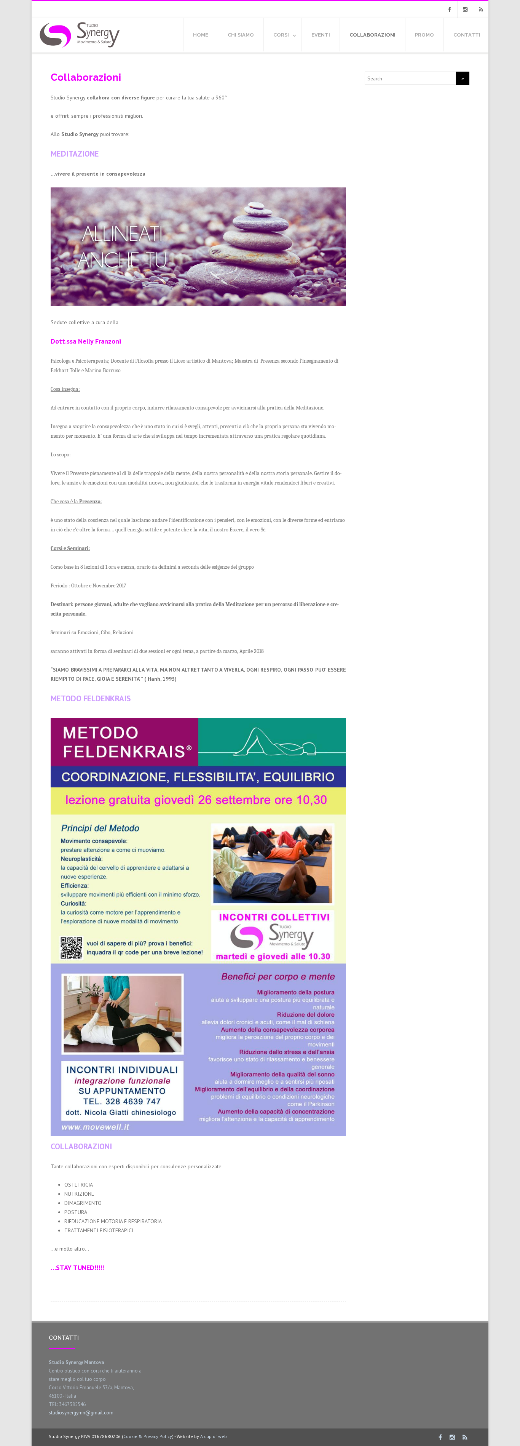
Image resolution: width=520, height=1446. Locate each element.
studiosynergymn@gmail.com (81, 1412)
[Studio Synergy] (78, 49)
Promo (424, 35)
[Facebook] (449, 9)
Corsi (281, 35)
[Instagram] (465, 9)
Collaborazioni (372, 35)
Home (200, 35)
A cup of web (213, 1436)
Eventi (320, 35)
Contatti (466, 35)
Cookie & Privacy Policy (147, 1436)
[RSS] (480, 9)
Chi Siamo (241, 35)
